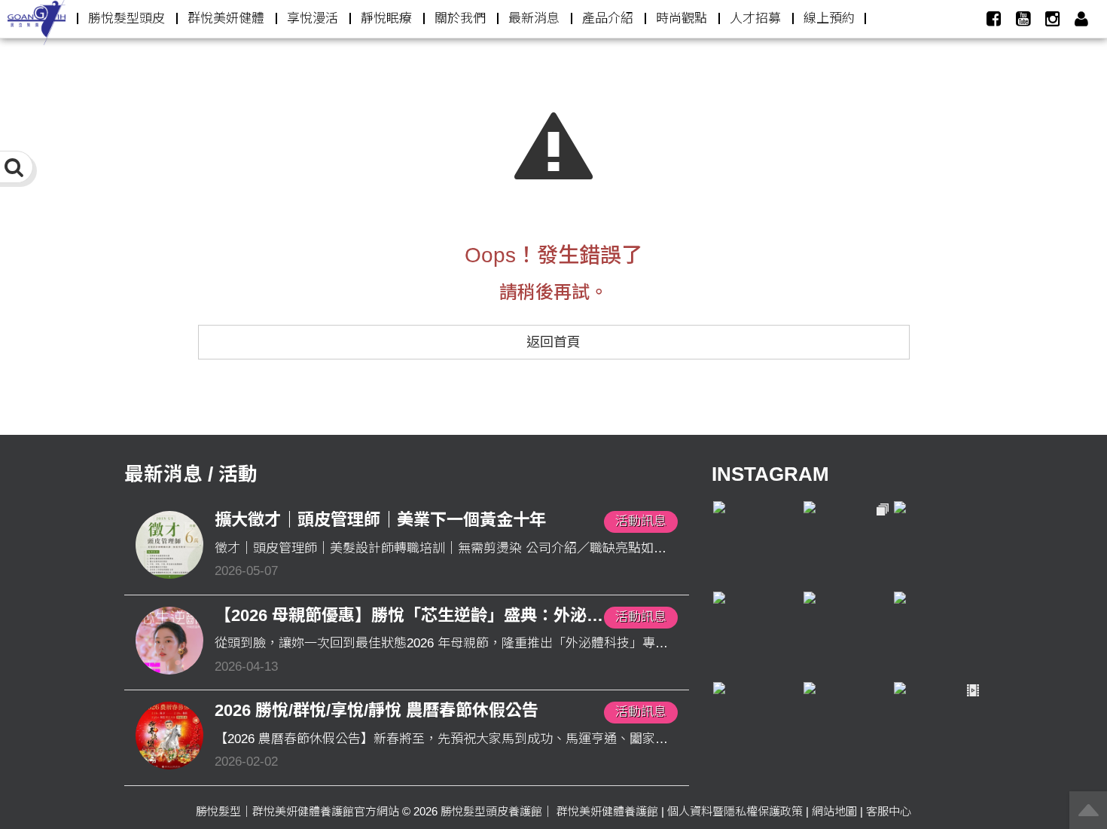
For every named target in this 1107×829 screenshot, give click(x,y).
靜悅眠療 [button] (386, 18)
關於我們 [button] (460, 18)
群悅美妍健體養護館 (607, 811)
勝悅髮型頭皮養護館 (491, 811)
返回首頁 (553, 342)
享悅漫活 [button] (312, 18)
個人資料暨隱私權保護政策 (735, 811)
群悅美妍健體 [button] (226, 18)
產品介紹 (607, 18)
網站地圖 (834, 811)
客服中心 (888, 811)
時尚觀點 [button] (681, 18)
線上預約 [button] (829, 18)
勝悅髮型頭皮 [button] (126, 18)
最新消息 (534, 18)
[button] (1081, 19)
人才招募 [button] (755, 18)
